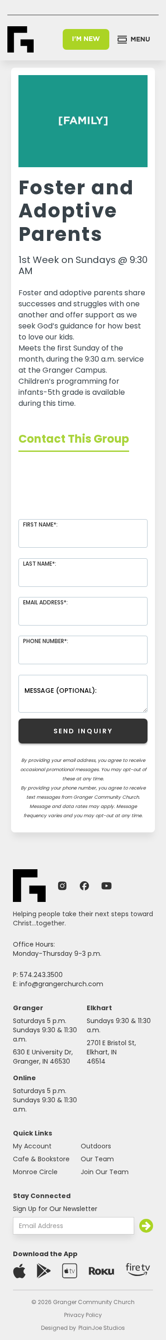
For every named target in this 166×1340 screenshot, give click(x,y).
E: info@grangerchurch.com (58, 984)
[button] (134, 40)
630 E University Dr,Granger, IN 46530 (43, 1056)
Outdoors (96, 1146)
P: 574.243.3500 (38, 974)
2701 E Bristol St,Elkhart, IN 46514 (111, 1052)
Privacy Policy (83, 1315)
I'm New (86, 39)
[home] (20, 39)
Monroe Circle (35, 1171)
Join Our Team (105, 1171)
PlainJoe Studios (101, 1328)
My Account (32, 1146)
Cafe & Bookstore (41, 1159)
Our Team (97, 1159)
